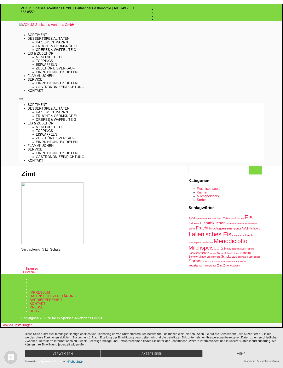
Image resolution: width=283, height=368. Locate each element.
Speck (205, 261)
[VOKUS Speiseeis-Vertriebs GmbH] (141, 25)
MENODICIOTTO (49, 57)
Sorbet (202, 200)
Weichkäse (210, 265)
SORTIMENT (37, 35)
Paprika (250, 248)
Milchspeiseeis (208, 196)
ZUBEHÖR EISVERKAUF (55, 68)
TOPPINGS (44, 61)
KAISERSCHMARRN (52, 42)
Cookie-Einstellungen (17, 325)
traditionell (241, 261)
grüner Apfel (240, 228)
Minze (227, 248)
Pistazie (29, 272)
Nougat (235, 248)
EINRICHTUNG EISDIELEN (57, 72)
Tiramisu (31, 268)
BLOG (34, 311)
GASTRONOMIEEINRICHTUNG (60, 87)
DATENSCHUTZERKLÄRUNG (53, 296)
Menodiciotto (230, 241)
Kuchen (202, 192)
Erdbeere (194, 223)
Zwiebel (236, 265)
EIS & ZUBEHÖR (40, 53)
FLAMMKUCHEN (41, 76)
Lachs (241, 235)
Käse (234, 235)
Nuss (243, 248)
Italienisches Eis (210, 234)
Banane (212, 218)
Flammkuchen (213, 223)
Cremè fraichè (236, 218)
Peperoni (211, 253)
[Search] (255, 170)
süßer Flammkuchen (224, 261)
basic (219, 218)
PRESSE (37, 307)
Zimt (220, 265)
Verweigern (63, 354)
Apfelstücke (201, 218)
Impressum (249, 361)
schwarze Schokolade (249, 257)
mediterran (207, 242)
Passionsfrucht (198, 252)
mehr (241, 354)
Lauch (249, 235)
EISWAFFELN (46, 64)
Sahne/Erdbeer (231, 253)
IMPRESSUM (40, 292)
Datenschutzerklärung (268, 361)
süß (212, 261)
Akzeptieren (152, 354)
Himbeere (254, 228)
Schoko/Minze (197, 256)
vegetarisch (196, 265)
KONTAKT (35, 90)
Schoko (245, 252)
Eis (248, 217)
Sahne (220, 253)
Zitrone (227, 265)
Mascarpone (195, 242)
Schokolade (229, 256)
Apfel (192, 218)
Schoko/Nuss (213, 257)
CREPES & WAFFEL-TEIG (56, 49)
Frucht (202, 228)
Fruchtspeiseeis (208, 188)
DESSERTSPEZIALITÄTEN (49, 38)
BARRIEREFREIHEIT (46, 300)
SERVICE (35, 79)
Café (226, 218)
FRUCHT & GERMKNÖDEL (57, 46)
